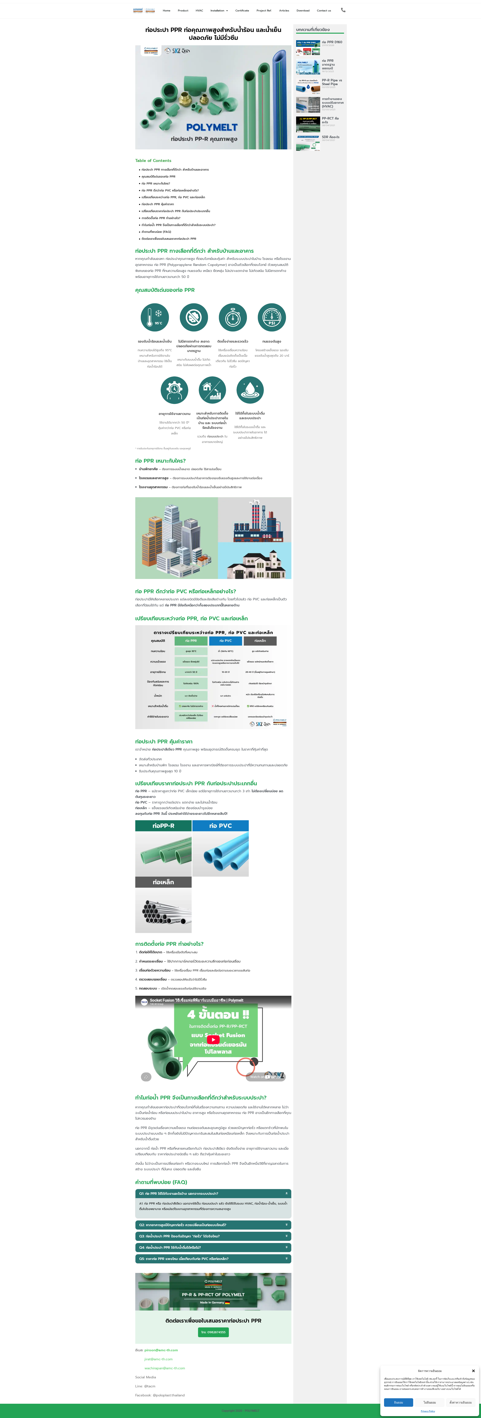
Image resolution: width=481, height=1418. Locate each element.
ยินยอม (398, 1402)
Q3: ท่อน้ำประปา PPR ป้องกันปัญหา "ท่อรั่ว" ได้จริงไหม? (179, 1236)
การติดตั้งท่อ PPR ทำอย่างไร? (161, 218)
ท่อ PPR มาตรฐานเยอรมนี (328, 64)
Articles (284, 11)
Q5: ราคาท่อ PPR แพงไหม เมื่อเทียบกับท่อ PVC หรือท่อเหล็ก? (183, 1258)
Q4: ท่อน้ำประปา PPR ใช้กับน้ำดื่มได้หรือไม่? (170, 1247)
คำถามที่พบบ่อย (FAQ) (156, 232)
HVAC (199, 11)
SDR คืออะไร (331, 137)
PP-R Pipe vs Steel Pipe (332, 82)
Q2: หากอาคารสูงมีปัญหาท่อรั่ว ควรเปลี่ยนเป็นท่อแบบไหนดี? (182, 1225)
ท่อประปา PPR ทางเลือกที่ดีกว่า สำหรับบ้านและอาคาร (175, 169)
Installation (217, 11)
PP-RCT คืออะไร (330, 120)
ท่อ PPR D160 (332, 42)
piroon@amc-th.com (161, 1350)
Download (303, 11)
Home (166, 11)
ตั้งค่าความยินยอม (461, 1402)
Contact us (324, 11)
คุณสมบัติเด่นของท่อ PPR (158, 176)
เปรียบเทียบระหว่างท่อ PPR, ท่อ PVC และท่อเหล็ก (173, 197)
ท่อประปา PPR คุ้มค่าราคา (158, 204)
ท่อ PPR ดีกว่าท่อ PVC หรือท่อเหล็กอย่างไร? (170, 190)
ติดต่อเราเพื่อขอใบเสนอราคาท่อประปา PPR (169, 239)
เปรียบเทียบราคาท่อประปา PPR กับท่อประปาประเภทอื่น (176, 211)
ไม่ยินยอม (430, 1402)
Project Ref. (264, 11)
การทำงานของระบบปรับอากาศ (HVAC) (333, 102)
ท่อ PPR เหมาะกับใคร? (156, 183)
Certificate (242, 11)
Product (183, 11)
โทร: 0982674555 (213, 1332)
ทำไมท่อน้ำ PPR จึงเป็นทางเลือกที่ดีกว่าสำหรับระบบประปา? (179, 225)
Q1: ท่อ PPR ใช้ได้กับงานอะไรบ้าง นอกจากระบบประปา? (178, 1193)
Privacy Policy (428, 1411)
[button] (473, 1371)
